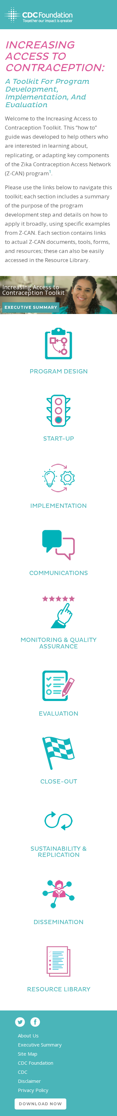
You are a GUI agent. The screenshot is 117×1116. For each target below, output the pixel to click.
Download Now (40, 1103)
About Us (28, 1035)
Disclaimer (29, 1081)
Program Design (59, 371)
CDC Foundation (35, 1063)
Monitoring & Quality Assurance (58, 643)
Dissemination (58, 922)
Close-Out (58, 781)
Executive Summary (31, 307)
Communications (58, 573)
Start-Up (58, 439)
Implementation (58, 506)
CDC (22, 1072)
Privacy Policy (33, 1090)
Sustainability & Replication (59, 852)
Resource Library (58, 989)
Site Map (27, 1053)
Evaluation (58, 714)
